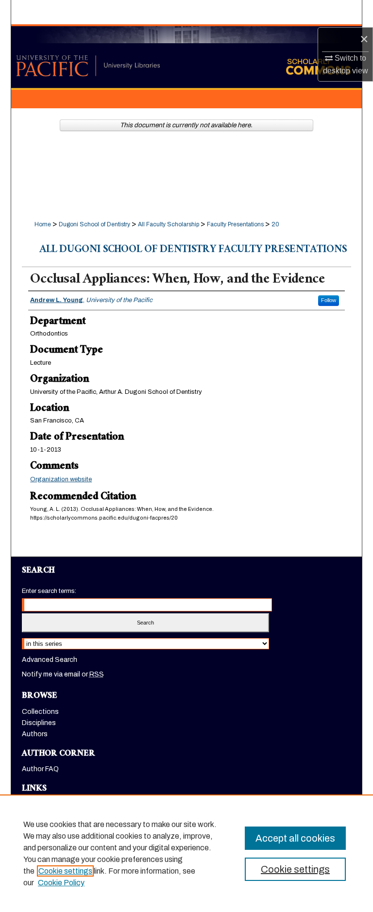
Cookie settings (65, 871)
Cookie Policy (61, 882)
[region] (186, 853)
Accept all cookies (295, 838)
